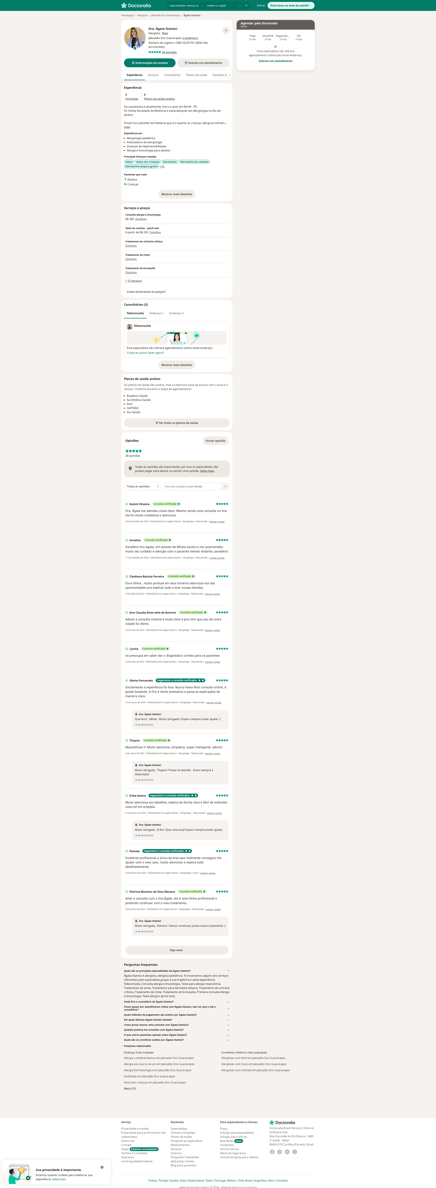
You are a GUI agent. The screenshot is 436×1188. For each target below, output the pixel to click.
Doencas (176, 1153)
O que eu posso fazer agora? (145, 353)
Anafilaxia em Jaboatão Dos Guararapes (149, 1076)
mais (127, 127)
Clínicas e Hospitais (183, 1133)
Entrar (261, 5)
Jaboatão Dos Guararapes (165, 15)
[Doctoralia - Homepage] (142, 5)
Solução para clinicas (233, 1137)
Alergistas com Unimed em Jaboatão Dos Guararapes (255, 1070)
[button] (150, 62)
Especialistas (179, 1128)
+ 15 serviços (133, 281)
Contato (126, 1145)
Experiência (134, 75)
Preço (224, 1128)
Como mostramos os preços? (146, 292)
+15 (162, 166)
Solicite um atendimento (275, 61)
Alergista (142, 15)
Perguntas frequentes (185, 1157)
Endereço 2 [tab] (176, 313)
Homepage (127, 15)
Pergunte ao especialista (186, 1141)
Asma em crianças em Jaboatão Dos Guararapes (155, 1082)
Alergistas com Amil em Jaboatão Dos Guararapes (253, 1058)
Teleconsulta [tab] (135, 313)
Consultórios (172, 75)
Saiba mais (59, 1179)
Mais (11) (130, 1088)
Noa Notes (231, 1141)
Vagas (139, 1149)
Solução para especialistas (237, 1133)
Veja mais (183, 951)
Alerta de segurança (233, 1153)
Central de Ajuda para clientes (239, 1157)
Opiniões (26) (221, 75)
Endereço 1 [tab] (156, 313)
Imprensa (127, 1157)
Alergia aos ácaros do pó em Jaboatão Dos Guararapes (159, 1064)
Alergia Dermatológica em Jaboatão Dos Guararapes (158, 1070)
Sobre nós (127, 1141)
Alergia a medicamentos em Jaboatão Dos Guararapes (159, 1058)
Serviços (153, 75)
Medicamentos (180, 1145)
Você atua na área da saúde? (289, 5)
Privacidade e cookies (135, 1128)
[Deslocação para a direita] (229, 75)
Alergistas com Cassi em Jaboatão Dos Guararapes (253, 1064)
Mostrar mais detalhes (178, 195)
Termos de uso (229, 1149)
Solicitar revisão (216, 521)
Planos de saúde (196, 75)
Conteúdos (227, 1145)
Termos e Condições (134, 1153)
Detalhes (141, 219)
